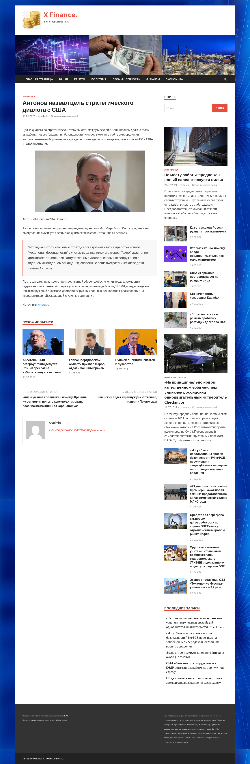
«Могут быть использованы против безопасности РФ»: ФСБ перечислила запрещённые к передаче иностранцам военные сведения (208, 461)
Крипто (79, 79)
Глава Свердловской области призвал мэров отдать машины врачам (87, 364)
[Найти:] (195, 108)
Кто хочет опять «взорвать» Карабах (204, 295)
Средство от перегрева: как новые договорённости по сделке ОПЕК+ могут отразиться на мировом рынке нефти (207, 524)
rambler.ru (42, 304)
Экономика (174, 79)
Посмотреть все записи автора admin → (77, 430)
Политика (98, 79)
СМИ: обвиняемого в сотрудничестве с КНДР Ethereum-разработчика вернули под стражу (195, 667)
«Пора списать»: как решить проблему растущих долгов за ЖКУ (208, 318)
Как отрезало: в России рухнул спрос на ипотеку (208, 229)
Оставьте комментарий (64, 116)
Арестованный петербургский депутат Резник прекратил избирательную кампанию (42, 366)
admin (44, 116)
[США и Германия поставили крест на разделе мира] (175, 285)
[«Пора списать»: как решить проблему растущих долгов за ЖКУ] (175, 327)
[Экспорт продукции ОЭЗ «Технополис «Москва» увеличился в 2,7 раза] (175, 592)
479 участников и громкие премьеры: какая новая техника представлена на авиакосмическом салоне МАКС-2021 (208, 493)
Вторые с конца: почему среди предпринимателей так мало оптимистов (207, 253)
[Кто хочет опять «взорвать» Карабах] (175, 306)
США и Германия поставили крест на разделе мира (204, 276)
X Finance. (60, 14)
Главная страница (39, 79)
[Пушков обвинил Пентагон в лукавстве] (136, 355)
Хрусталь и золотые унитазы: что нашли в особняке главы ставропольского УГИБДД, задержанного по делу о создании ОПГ (207, 556)
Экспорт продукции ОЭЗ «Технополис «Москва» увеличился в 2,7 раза (207, 583)
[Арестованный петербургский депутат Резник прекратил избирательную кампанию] (43, 355)
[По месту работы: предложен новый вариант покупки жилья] (195, 166)
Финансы (153, 79)
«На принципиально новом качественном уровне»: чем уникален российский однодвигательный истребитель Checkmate (195, 392)
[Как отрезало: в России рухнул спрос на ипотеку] (175, 240)
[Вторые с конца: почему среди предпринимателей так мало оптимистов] (175, 260)
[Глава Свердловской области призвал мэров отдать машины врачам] (90, 355)
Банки (63, 79)
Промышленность (126, 79)
